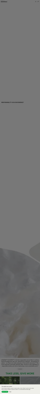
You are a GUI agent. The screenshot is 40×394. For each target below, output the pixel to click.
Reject (10, 391)
